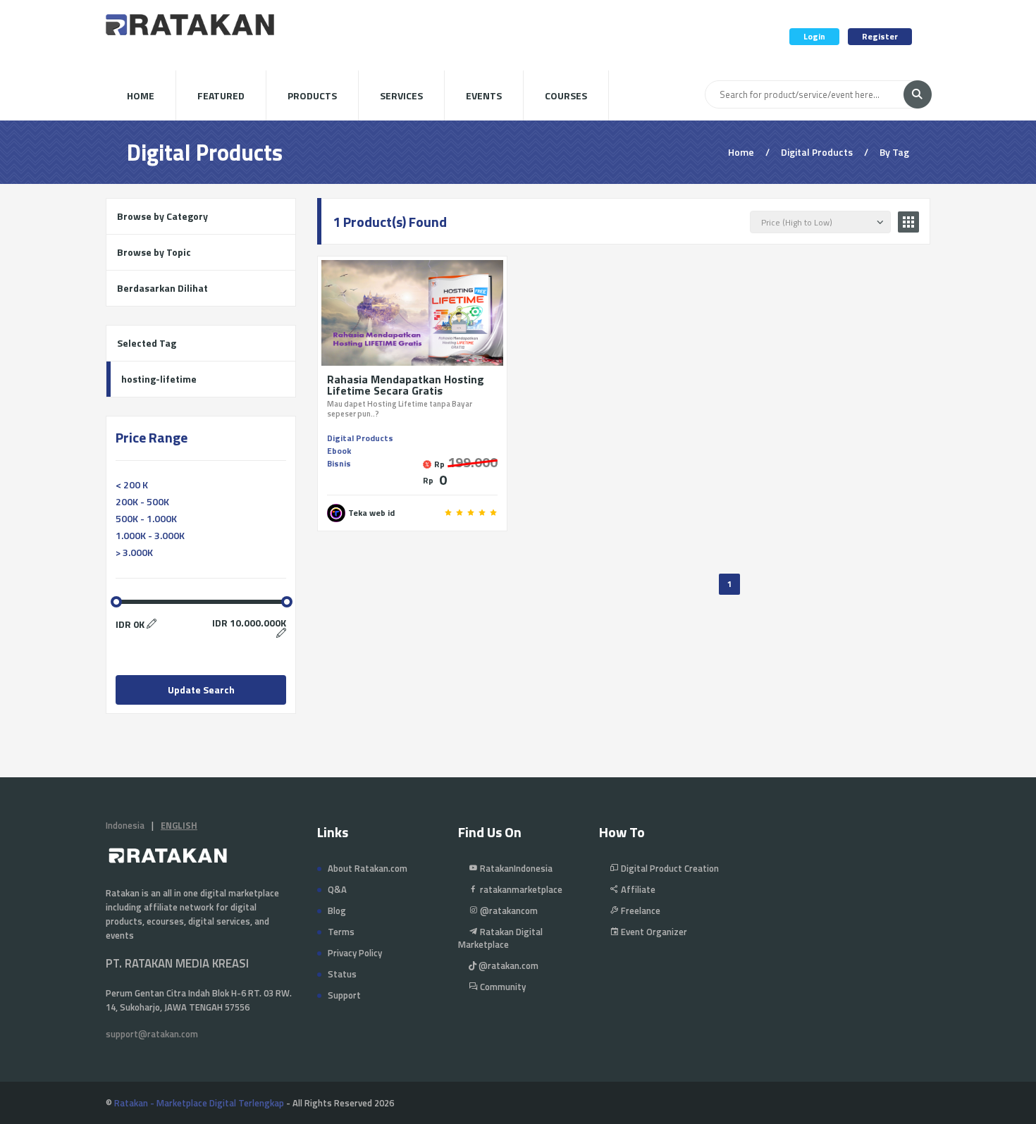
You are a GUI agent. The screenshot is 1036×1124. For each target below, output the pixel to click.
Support (344, 995)
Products (312, 95)
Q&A (337, 889)
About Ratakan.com (367, 868)
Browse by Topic (154, 252)
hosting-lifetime (159, 378)
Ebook (339, 450)
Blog (337, 910)
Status (342, 974)
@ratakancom (508, 910)
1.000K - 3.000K (150, 535)
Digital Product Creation (669, 868)
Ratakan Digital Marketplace (500, 938)
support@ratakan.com (152, 1034)
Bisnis (339, 463)
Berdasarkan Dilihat (162, 287)
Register (880, 36)
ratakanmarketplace (520, 889)
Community (502, 987)
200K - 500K (142, 501)
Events (484, 95)
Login (814, 36)
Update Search (201, 689)
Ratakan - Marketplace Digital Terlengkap (199, 1103)
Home (140, 95)
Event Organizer (653, 932)
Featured (221, 95)
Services (401, 95)
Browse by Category (162, 216)
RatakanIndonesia (515, 868)
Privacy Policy (355, 953)
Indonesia (125, 825)
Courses (566, 95)
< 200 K (132, 484)
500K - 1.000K (146, 518)
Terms (341, 932)
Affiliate (637, 889)
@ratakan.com (507, 965)
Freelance (639, 910)
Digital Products (360, 438)
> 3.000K (134, 552)
